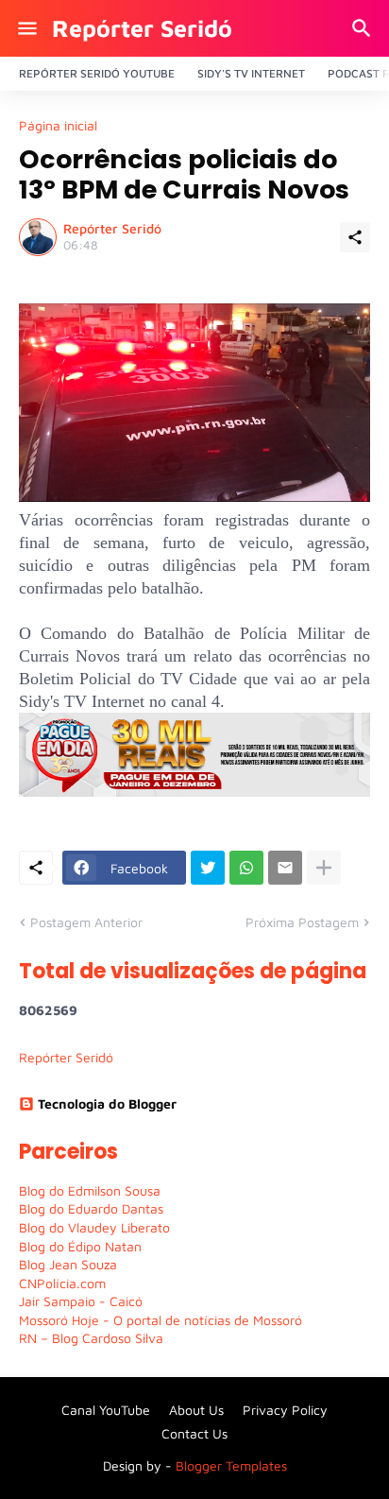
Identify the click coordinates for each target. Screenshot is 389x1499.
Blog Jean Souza (68, 1264)
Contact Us (194, 1433)
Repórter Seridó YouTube (97, 73)
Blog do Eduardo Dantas (91, 1208)
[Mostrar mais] (324, 868)
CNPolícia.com (62, 1283)
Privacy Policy (285, 1410)
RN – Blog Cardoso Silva (91, 1338)
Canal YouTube (105, 1410)
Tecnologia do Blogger (107, 1103)
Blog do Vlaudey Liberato (94, 1227)
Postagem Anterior (86, 922)
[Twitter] (208, 868)
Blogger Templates (231, 1465)
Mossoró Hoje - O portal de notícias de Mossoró (160, 1320)
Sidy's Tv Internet (251, 73)
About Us (196, 1410)
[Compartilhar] (355, 237)
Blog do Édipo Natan (80, 1246)
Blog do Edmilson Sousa (90, 1190)
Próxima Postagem (302, 922)
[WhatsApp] (246, 868)
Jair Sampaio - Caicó (81, 1301)
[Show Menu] (26, 28)
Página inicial (58, 125)
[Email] (285, 868)
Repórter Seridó (142, 28)
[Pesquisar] (364, 28)
